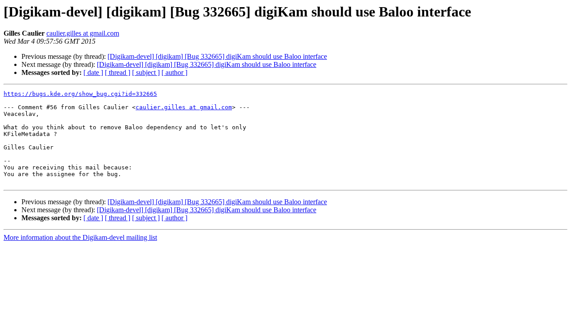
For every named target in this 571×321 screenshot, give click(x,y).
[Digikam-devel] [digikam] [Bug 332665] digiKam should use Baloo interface (217, 56)
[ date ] (93, 72)
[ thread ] (117, 72)
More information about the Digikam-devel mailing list (80, 237)
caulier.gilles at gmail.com (82, 33)
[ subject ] (146, 72)
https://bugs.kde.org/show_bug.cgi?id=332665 (80, 94)
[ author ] (174, 72)
